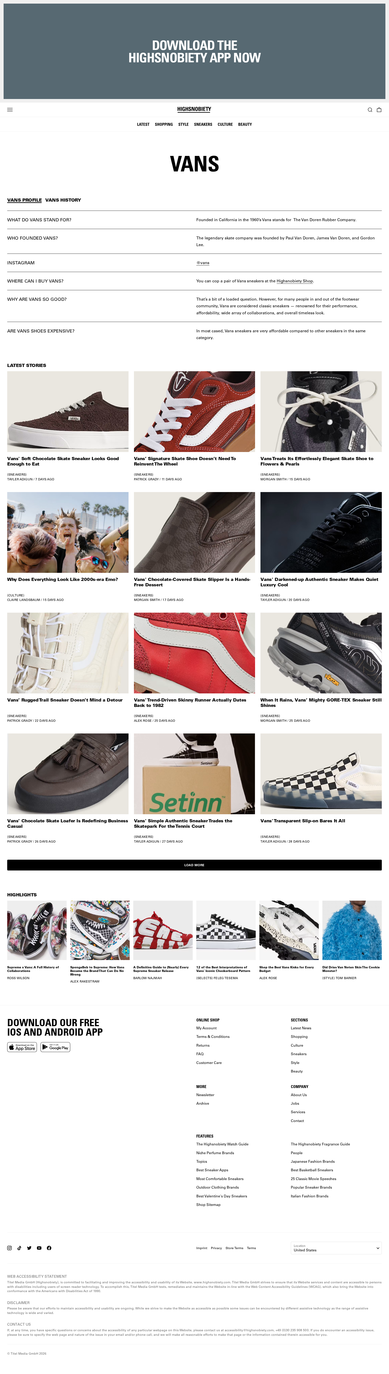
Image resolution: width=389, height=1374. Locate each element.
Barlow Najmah (147, 978)
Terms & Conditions (213, 1036)
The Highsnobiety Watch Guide (222, 1144)
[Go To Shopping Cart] (379, 109)
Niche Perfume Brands (215, 1152)
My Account (206, 1027)
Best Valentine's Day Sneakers (221, 1196)
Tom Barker (346, 978)
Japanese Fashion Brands (313, 1161)
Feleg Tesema (226, 978)
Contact (297, 1120)
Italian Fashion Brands (309, 1196)
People (297, 1152)
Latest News (301, 1027)
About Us (299, 1094)
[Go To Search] (370, 109)
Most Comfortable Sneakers (220, 1178)
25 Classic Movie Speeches (313, 1178)
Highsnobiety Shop (295, 280)
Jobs (295, 1103)
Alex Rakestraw (85, 981)
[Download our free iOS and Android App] (22, 1047)
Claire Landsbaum (23, 600)
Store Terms (234, 1248)
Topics (201, 1161)
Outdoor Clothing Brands (217, 1187)
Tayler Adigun (20, 479)
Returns (203, 1045)
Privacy (216, 1248)
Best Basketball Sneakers (312, 1170)
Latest (143, 124)
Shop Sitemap (208, 1204)
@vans (202, 262)
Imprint (201, 1248)
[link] (68, 426)
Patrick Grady (146, 479)
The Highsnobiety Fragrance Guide (320, 1144)
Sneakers (203, 124)
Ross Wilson (18, 978)
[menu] (10, 109)
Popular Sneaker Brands (311, 1187)
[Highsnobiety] (194, 110)
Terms (251, 1248)
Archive (202, 1103)
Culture (225, 124)
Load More (194, 865)
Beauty (245, 124)
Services (298, 1111)
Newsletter (205, 1094)
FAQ (200, 1053)
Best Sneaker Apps (212, 1170)
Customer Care (209, 1062)
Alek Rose (143, 721)
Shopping (164, 124)
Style (183, 124)
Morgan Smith (273, 479)
